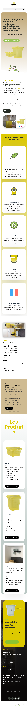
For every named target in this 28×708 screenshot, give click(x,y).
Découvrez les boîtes (11, 40)
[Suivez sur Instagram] (12, 698)
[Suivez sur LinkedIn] (15, 698)
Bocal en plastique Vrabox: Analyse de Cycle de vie (12, 385)
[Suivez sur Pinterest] (18, 698)
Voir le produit (12, 486)
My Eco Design (19, 706)
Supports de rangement (12, 566)
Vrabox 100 (8, 515)
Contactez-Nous (12, 642)
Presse (19, 691)
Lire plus (7, 110)
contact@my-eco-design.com (12, 669)
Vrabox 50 (8, 463)
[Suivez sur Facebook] (9, 698)
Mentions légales (12, 691)
